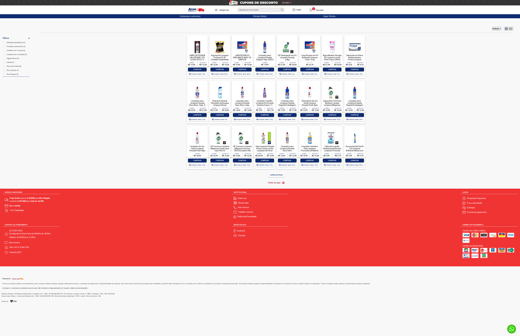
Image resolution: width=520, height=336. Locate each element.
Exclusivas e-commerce (190, 16)
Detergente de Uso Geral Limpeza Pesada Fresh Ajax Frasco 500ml (310, 104)
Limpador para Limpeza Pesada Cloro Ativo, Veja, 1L (197, 103)
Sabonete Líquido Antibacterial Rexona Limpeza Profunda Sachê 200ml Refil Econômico (332, 150)
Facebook (241, 231)
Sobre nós (242, 198)
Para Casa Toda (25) (14, 66)
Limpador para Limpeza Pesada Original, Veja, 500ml (264, 57)
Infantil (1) (10, 62)
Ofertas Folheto (259, 16)
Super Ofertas (329, 16)
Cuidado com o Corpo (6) (16, 50)
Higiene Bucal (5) (13, 58)
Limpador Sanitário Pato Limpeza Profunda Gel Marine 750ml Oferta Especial (309, 150)
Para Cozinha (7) (13, 70)
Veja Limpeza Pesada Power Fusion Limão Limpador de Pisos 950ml (265, 149)
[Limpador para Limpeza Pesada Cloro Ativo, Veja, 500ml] (242, 86)
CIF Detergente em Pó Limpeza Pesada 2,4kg (287, 57)
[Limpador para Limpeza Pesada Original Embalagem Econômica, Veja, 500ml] (354, 86)
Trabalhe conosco (245, 212)
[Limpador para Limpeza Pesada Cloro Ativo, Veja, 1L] (197, 86)
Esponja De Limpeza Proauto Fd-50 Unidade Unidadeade (220, 57)
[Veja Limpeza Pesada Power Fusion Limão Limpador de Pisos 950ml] (265, 132)
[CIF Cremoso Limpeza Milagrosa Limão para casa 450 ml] (220, 132)
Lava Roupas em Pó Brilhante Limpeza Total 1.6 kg (309, 57)
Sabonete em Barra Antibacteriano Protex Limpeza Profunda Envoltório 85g (354, 59)
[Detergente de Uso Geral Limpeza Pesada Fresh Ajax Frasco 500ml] (309, 86)
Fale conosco (243, 207)
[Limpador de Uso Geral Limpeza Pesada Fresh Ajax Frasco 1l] (197, 132)
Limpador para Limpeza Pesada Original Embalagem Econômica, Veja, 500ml (354, 105)
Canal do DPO (15, 252)
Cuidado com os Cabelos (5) (17, 54)
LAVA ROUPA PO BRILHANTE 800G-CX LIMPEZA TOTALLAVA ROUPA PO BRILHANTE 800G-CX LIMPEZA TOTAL (242, 60)
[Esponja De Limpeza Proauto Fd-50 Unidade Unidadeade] (220, 41)
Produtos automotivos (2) (16, 46)
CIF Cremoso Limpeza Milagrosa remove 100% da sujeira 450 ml (242, 149)
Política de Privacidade (246, 216)
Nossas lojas (243, 203)
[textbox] (261, 9)
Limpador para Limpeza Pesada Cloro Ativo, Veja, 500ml (242, 104)
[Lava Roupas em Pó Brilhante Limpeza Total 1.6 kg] (309, 41)
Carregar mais (276, 175)
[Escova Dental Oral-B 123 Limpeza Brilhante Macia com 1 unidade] (354, 132)
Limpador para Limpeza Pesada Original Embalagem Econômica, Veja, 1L (287, 104)
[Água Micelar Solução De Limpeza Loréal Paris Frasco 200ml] (332, 41)
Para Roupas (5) (12, 74)
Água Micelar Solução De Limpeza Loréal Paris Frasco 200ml (332, 57)
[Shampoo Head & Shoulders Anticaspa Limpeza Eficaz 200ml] (220, 86)
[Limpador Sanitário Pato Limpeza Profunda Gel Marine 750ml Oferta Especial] (309, 132)
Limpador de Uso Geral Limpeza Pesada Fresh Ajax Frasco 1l (197, 149)
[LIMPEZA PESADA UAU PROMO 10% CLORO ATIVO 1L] (197, 41)
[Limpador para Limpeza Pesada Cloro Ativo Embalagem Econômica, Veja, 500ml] (287, 132)
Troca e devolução (474, 203)
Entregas (471, 208)
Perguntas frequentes (476, 198)
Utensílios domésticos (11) (16, 42)
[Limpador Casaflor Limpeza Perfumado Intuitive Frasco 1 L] (265, 86)
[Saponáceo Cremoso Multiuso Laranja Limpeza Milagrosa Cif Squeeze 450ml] (332, 86)
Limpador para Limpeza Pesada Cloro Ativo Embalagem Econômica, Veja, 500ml (287, 151)
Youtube (241, 235)
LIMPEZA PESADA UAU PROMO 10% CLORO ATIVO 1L (197, 57)
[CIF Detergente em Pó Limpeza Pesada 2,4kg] (287, 41)
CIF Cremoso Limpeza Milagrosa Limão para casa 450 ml (219, 148)
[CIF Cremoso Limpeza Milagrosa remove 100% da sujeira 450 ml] (242, 132)
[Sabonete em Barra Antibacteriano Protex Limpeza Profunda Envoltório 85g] (354, 41)
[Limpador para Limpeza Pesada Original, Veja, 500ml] (265, 41)
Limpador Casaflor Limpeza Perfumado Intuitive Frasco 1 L (265, 103)
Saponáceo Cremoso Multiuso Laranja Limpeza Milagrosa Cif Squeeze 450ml (332, 104)
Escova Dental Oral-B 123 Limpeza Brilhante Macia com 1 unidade (355, 149)
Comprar (197, 69)
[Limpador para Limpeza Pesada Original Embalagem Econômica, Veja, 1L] (287, 86)
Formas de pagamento (477, 212)
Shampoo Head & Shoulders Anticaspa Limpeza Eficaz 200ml (220, 104)
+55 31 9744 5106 (21, 247)
